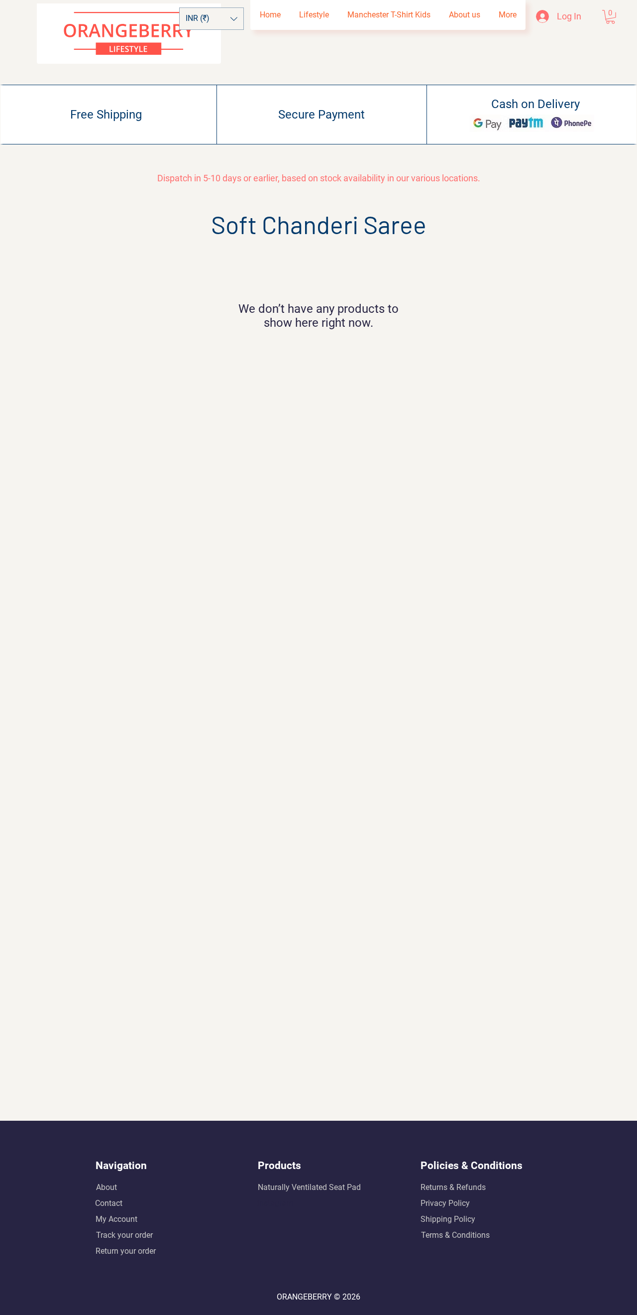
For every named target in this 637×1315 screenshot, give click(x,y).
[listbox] (211, 18)
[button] (211, 18)
